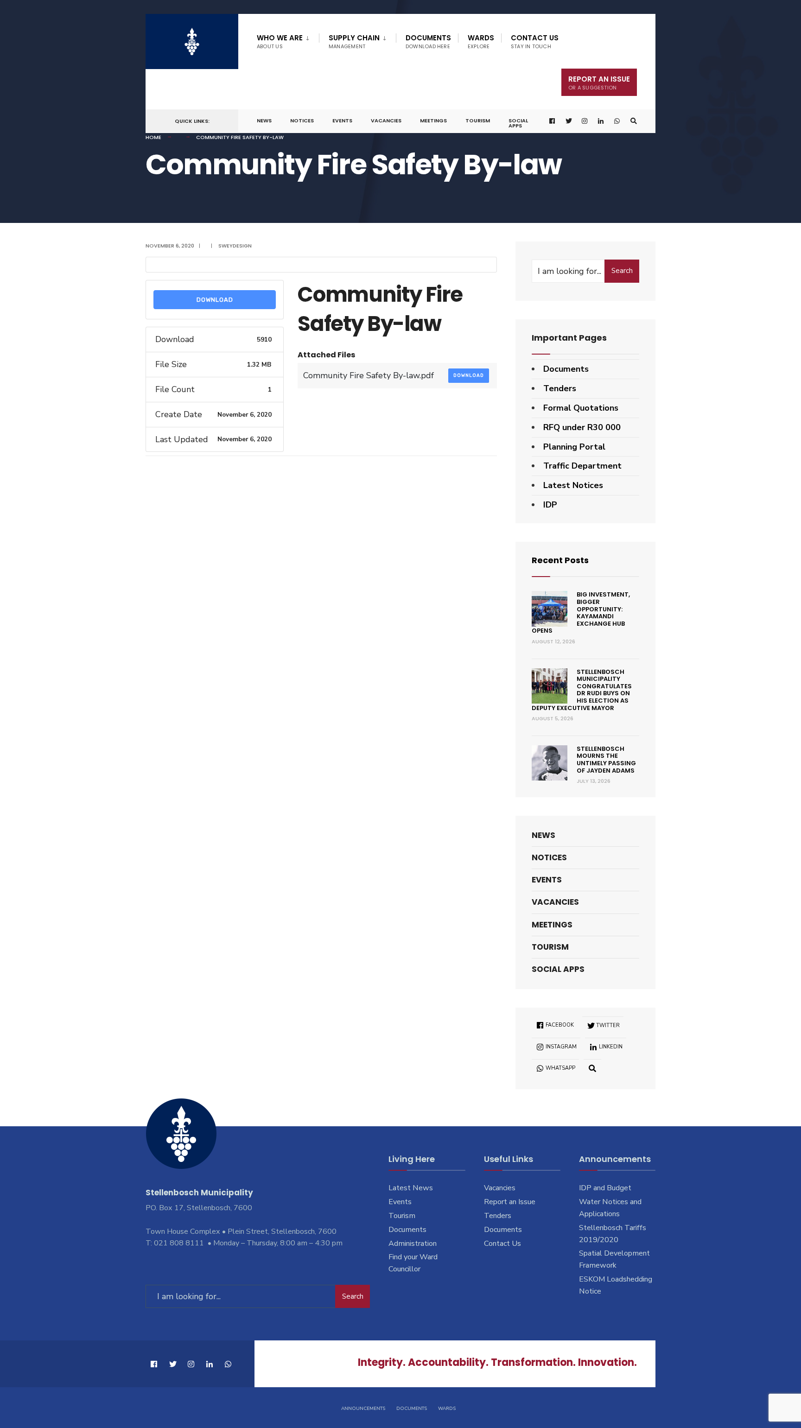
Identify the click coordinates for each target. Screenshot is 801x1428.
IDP (550, 504)
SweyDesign (235, 245)
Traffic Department (582, 465)
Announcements (363, 1408)
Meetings (433, 120)
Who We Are (280, 41)
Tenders (559, 388)
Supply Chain (354, 41)
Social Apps (518, 123)
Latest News (410, 1188)
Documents (428, 41)
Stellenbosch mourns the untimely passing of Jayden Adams (606, 759)
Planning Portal (574, 446)
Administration (412, 1243)
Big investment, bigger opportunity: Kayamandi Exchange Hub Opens (581, 612)
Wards (481, 41)
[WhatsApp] (617, 121)
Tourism (477, 120)
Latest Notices (573, 485)
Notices (302, 120)
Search (622, 270)
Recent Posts (560, 560)
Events (342, 120)
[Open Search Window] (633, 121)
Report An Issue (599, 82)
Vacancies (386, 120)
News (264, 120)
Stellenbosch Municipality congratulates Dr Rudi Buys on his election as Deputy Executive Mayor (582, 689)
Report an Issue (509, 1202)
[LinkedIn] (601, 121)
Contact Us (535, 41)
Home (153, 137)
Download (215, 299)
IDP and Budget (605, 1188)
